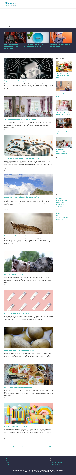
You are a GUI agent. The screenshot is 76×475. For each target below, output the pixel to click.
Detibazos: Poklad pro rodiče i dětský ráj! (16, 426)
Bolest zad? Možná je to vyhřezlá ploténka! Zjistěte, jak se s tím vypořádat (63, 132)
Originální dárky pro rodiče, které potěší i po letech (18, 81)
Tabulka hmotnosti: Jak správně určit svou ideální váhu (20, 119)
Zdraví (20, 26)
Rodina (16, 26)
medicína (5, 168)
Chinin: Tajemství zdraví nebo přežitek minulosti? (18, 236)
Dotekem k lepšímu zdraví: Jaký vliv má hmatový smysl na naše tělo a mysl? (63, 151)
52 (40, 446)
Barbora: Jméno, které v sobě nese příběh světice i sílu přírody (22, 197)
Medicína (11, 26)
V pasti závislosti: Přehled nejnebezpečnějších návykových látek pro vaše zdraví (14, 47)
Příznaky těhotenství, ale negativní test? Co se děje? (19, 313)
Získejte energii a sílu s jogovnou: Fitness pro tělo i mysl (63, 94)
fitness (5, 129)
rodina (5, 90)
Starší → (51, 446)
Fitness (6, 26)
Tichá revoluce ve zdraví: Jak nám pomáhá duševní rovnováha (21, 158)
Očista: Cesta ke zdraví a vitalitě (13, 274)
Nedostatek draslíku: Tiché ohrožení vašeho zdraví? (19, 350)
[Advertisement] (38, 17)
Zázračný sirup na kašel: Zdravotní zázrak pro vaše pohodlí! (62, 75)
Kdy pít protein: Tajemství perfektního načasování (18, 387)
